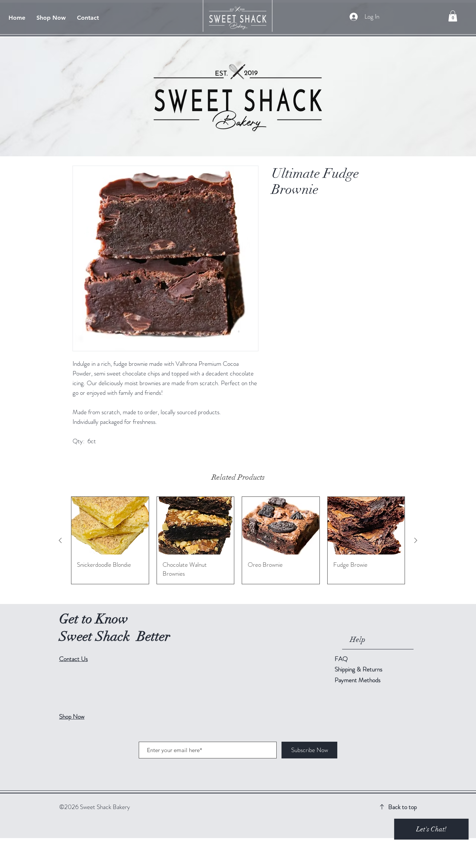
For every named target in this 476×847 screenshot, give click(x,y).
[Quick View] (110, 526)
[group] (238, 540)
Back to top (402, 806)
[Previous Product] (60, 540)
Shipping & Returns (359, 669)
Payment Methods (358, 679)
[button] (452, 16)
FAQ (341, 658)
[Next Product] (415, 540)
